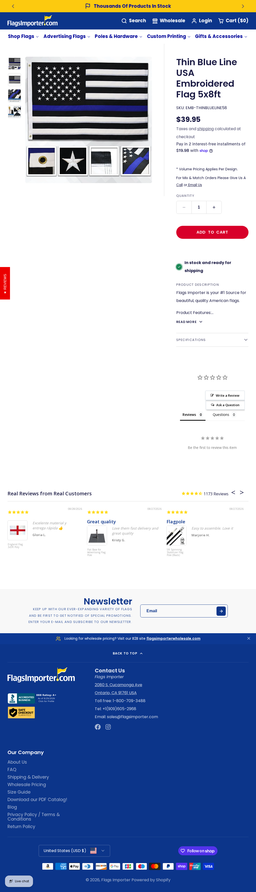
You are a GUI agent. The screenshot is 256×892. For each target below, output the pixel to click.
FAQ (12, 769)
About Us (17, 762)
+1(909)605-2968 (119, 709)
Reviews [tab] (189, 414)
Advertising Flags (65, 36)
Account (201, 21)
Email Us (194, 184)
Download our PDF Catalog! (37, 799)
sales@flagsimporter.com (132, 717)
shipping (205, 129)
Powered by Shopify (151, 880)
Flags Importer (115, 880)
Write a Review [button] (228, 395)
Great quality (101, 522)
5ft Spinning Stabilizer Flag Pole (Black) (175, 552)
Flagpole (175, 522)
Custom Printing (166, 36)
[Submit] (221, 611)
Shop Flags (21, 36)
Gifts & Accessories (219, 36)
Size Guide (19, 792)
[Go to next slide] (243, 6)
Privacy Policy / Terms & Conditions (34, 816)
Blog (12, 807)
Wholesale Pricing (27, 784)
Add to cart (212, 232)
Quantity (185, 196)
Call (179, 184)
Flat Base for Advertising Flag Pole (96, 552)
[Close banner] (248, 638)
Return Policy (21, 826)
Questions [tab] (221, 414)
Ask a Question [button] (228, 405)
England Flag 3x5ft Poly (15, 546)
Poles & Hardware (116, 36)
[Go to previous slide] (13, 6)
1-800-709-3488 (129, 701)
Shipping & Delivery (28, 777)
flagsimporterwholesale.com (173, 638)
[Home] (33, 20)
